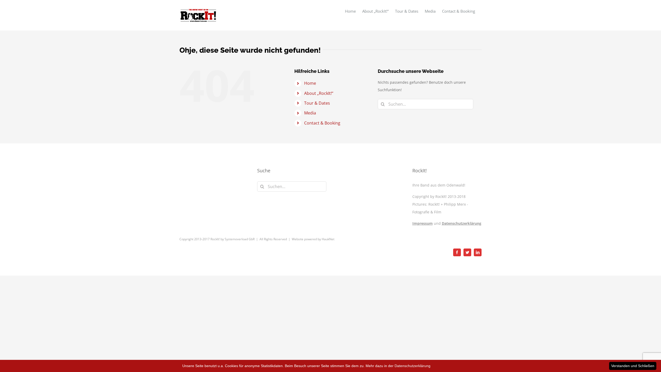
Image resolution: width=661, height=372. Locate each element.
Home (310, 83)
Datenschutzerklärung (461, 223)
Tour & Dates (317, 103)
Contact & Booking (322, 123)
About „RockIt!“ (318, 93)
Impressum (422, 223)
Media (310, 113)
